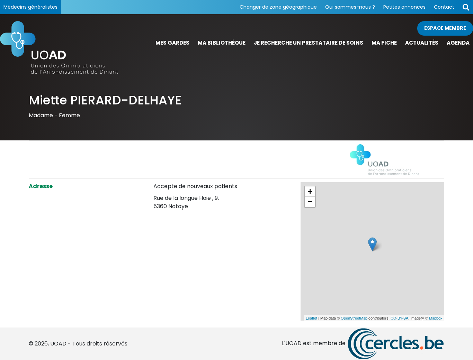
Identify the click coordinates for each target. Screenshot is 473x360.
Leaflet (311, 318)
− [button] (310, 201)
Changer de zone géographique (278, 6)
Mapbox (436, 318)
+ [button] (310, 191)
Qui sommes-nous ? (350, 6)
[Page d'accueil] (59, 47)
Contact (444, 6)
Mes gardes (172, 42)
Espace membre (445, 28)
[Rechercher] (466, 7)
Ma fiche (384, 42)
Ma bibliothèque (222, 42)
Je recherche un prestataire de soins (308, 42)
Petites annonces (404, 6)
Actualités (421, 42)
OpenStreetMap (354, 318)
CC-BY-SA (399, 318)
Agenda (458, 42)
